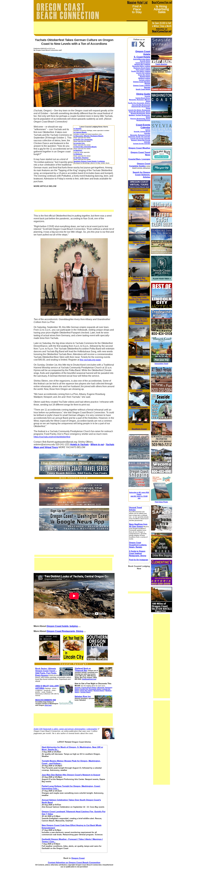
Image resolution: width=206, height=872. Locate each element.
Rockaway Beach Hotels (142, 68)
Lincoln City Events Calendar (140, 138)
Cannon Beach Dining (143, 98)
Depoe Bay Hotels (144, 75)
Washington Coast (139, 190)
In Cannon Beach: (80, 132)
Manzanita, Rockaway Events (140, 135)
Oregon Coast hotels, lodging (62, 626)
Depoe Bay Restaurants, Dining (139, 111)
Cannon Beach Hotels (143, 62)
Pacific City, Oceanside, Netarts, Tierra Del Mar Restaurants (139, 103)
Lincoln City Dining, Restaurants (139, 110)
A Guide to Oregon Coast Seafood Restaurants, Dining (137, 553)
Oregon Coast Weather (139, 148)
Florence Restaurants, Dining (140, 118)
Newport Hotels (145, 76)
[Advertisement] (91, 27)
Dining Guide (143, 94)
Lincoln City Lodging (143, 73)
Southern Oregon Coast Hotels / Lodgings (89, 161)
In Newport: (78, 150)
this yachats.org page (90, 360)
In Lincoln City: (79, 143)
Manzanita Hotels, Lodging (141, 66)
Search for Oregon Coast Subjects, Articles (141, 174)
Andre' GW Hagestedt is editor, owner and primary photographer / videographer (65, 729)
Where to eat (97, 444)
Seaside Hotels (145, 61)
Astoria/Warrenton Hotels (141, 59)
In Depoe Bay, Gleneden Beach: (85, 147)
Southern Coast (139, 429)
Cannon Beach (139, 242)
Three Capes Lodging (143, 69)
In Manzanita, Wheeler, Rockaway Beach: (89, 136)
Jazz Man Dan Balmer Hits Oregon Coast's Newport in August (71, 775)
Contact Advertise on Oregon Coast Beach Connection (74, 862)
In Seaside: (78, 128)
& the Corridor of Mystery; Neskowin (139, 321)
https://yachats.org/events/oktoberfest (52, 437)
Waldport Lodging (144, 78)
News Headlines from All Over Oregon (138, 525)
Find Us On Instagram (138, 560)
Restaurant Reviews (143, 120)
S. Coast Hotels (142, 57)
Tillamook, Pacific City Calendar (139, 136)
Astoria (147, 130)
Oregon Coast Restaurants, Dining (65, 631)
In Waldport (78, 154)
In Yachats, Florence (81, 157)
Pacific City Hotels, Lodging (140, 71)
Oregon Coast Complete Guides (139, 164)
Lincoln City (136, 319)
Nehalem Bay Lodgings (142, 64)
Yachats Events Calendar (141, 143)
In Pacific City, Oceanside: (83, 139)
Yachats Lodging (144, 80)
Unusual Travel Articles (135, 508)
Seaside (147, 96)
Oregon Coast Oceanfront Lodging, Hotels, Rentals (138, 545)
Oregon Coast (78, 858)
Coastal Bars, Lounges (139, 159)
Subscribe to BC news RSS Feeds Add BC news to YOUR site (139, 495)
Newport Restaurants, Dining (140, 113)
